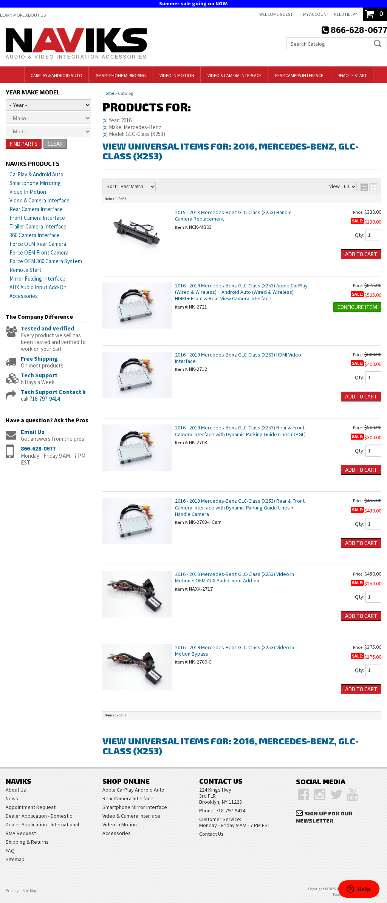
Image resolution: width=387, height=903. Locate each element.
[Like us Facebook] (303, 794)
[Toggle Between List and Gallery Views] (369, 187)
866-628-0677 (38, 448)
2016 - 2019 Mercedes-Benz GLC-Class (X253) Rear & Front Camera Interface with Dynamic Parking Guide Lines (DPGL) (240, 430)
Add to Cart (361, 254)
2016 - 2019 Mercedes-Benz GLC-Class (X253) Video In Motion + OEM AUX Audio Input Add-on (234, 577)
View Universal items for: (230, 150)
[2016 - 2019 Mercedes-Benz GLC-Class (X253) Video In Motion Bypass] (137, 694)
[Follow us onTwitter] (336, 794)
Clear (55, 143)
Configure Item (357, 307)
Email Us (33, 431)
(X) (105, 120)
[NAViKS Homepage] (76, 44)
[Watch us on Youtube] (352, 794)
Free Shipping (39, 358)
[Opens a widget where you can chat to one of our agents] (358, 889)
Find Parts (23, 143)
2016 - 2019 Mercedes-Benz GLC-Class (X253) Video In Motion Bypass (234, 650)
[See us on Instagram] (319, 794)
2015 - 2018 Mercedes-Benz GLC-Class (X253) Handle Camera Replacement (233, 215)
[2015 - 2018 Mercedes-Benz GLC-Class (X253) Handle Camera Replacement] (137, 259)
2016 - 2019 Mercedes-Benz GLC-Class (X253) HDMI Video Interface (238, 357)
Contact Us (211, 833)
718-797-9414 (44, 398)
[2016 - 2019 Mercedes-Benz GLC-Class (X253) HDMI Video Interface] (137, 401)
